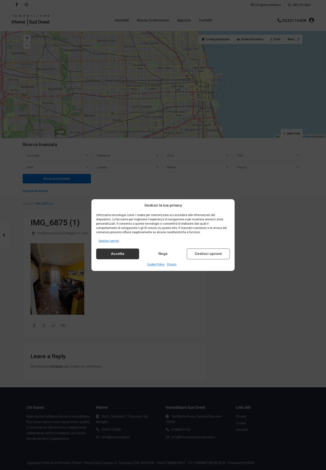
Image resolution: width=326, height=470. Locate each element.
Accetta (117, 254)
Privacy (172, 264)
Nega (163, 254)
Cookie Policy (156, 264)
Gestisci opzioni (208, 254)
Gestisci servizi (109, 241)
